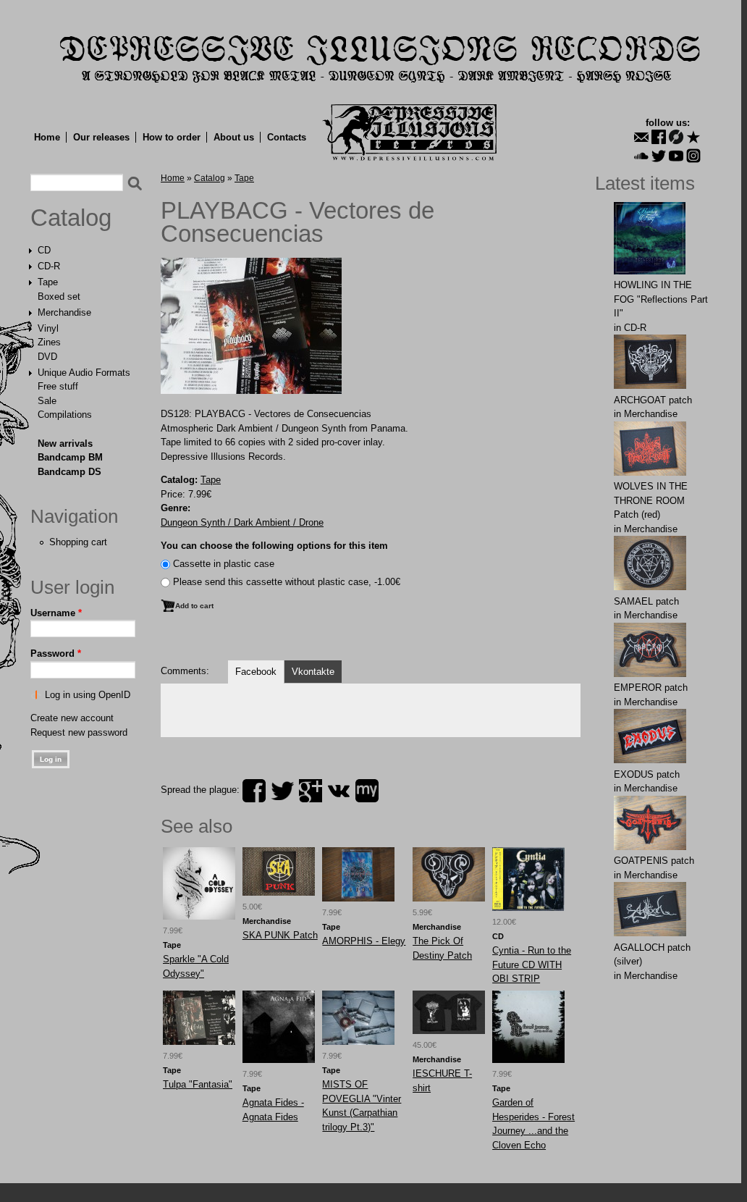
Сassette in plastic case (223, 563)
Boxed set (59, 296)
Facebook (256, 671)
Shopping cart (78, 542)
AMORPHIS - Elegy (363, 941)
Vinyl (48, 328)
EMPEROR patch (651, 687)
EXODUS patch (647, 774)
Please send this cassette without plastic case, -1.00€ (286, 581)
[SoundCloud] (641, 155)
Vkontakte (313, 671)
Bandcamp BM (70, 457)
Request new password (78, 732)
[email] (641, 137)
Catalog (70, 218)
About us (234, 137)
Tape (48, 282)
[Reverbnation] (693, 137)
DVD (47, 356)
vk (338, 790)
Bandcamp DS (69, 471)
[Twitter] (658, 155)
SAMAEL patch (646, 601)
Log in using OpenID (87, 694)
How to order (172, 137)
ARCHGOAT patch (653, 400)
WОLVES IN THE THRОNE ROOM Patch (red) (651, 500)
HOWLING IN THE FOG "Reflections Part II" (661, 299)
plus (310, 790)
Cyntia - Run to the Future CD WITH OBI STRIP (531, 964)
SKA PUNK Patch (280, 935)
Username (56, 613)
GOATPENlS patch (654, 860)
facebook (254, 790)
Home (47, 137)
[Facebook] (658, 137)
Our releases (101, 137)
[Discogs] (676, 137)
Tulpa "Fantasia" (197, 1084)
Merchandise (64, 312)
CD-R (49, 266)
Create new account (72, 718)
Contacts (286, 137)
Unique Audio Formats (84, 372)
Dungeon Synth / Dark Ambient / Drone (242, 522)
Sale (47, 400)
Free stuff (58, 386)
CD (44, 250)
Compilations (65, 414)
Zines (49, 342)
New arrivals (65, 443)
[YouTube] (676, 155)
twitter (282, 790)
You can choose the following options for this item (274, 545)
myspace (367, 790)
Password (55, 653)
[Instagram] (693, 155)
